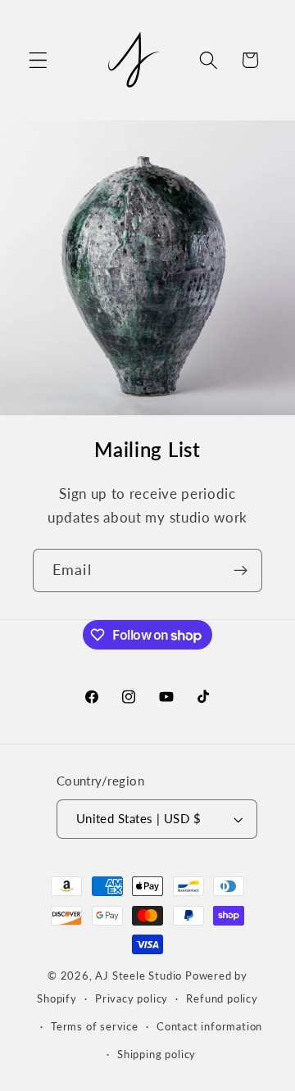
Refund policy (221, 999)
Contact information (209, 1027)
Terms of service (94, 1027)
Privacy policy (131, 999)
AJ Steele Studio (138, 976)
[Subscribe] (240, 571)
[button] (38, 60)
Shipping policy (156, 1054)
